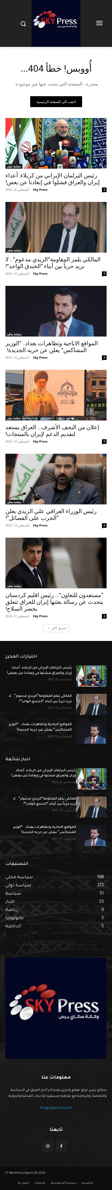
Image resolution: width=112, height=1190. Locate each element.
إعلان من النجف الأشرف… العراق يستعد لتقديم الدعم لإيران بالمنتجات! (52, 430)
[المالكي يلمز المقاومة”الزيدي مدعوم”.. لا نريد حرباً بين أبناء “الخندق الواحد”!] (56, 227)
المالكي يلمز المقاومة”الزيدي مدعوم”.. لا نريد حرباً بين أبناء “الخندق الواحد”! (53, 263)
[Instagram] (48, 1146)
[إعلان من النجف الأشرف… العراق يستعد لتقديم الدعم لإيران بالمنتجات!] (56, 395)
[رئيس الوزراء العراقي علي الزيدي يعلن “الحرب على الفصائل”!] (56, 479)
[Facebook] (61, 1146)
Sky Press (40, 189)
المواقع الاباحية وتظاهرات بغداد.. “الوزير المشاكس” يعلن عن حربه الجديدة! (51, 346)
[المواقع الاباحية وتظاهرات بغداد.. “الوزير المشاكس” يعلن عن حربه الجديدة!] (56, 311)
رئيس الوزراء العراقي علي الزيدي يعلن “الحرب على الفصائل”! (51, 514)
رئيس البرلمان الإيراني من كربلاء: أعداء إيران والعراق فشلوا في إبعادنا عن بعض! (52, 179)
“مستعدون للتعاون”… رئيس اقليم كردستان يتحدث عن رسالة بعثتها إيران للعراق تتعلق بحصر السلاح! (54, 602)
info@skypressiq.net (56, 1108)
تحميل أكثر (58, 628)
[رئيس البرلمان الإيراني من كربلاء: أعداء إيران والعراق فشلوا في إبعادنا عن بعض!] (56, 143)
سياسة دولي (14, 166)
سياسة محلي (14, 250)
